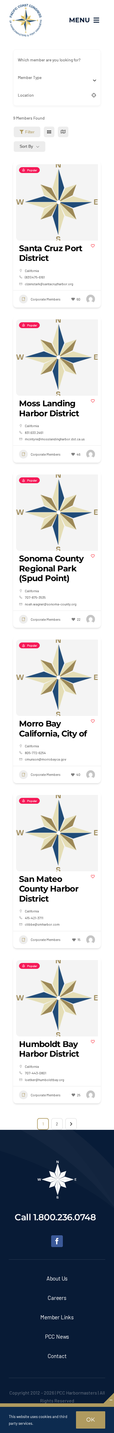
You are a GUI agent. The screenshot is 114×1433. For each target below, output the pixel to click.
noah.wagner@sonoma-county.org (50, 604)
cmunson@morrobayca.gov (45, 759)
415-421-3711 (34, 918)
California (32, 271)
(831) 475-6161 (35, 277)
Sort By (26, 146)
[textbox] (30, 77)
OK (90, 1419)
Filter (29, 132)
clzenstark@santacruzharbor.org (49, 284)
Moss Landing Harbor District (49, 408)
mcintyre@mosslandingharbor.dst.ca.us (55, 439)
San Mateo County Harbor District (48, 889)
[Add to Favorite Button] (93, 246)
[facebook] (57, 1241)
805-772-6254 (35, 753)
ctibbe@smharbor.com (42, 924)
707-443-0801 (35, 1073)
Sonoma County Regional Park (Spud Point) (51, 568)
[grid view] (49, 132)
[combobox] (55, 77)
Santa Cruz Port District (50, 253)
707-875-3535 (35, 597)
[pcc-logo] (25, 6)
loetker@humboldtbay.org (44, 1080)
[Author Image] (90, 299)
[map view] (63, 132)
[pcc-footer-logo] (57, 1162)
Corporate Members (46, 299)
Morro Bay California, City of (53, 729)
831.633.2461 (34, 432)
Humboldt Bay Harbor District (49, 1049)
